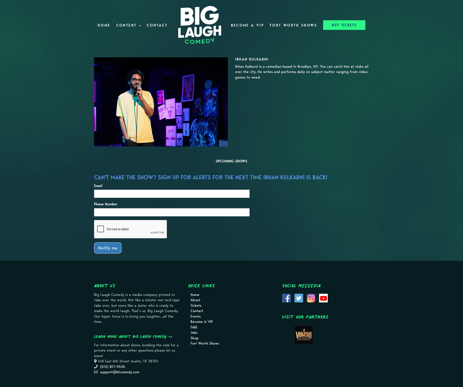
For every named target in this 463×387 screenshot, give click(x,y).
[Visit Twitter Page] (298, 297)
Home (104, 25)
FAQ (194, 327)
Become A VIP (247, 25)
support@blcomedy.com (119, 372)
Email (98, 186)
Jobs (194, 332)
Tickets (196, 305)
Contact (157, 25)
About (195, 300)
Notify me (107, 247)
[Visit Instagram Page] (311, 297)
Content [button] (127, 25)
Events (196, 316)
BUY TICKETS (344, 25)
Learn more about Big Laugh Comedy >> (133, 336)
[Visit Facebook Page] (286, 297)
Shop (194, 338)
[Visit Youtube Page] (323, 297)
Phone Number (105, 204)
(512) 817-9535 (112, 367)
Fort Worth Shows (293, 25)
